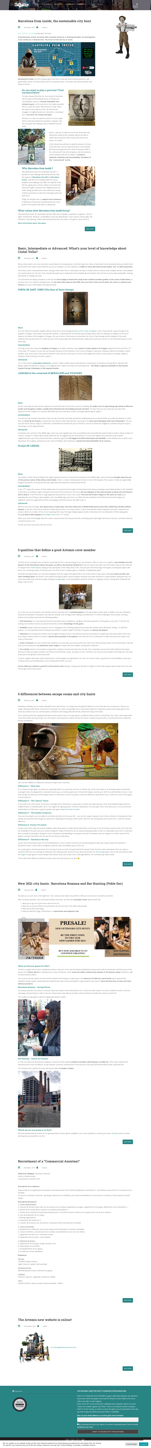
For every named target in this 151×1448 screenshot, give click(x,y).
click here (114, 1133)
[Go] (137, 4)
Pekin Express (36, 568)
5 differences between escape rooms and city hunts (56, 694)
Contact (100, 4)
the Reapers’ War (49, 514)
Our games (46, 4)
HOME (37, 4)
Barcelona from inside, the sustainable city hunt (54, 21)
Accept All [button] (143, 1444)
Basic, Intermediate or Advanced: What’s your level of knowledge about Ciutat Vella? (72, 250)
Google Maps (60, 579)
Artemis (44, 27)
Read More (90, 229)
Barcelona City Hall (40, 177)
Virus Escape (100, 852)
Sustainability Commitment (75, 4)
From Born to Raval (72, 809)
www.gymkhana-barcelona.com (65, 1347)
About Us (57, 4)
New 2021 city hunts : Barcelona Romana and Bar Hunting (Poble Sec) (70, 883)
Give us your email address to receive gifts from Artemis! (100, 1415)
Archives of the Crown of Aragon (84, 331)
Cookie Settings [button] (131, 1444)
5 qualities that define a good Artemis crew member (57, 550)
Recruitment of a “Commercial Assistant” (49, 1161)
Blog (91, 4)
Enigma (23, 854)
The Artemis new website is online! (45, 1320)
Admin (45, 1326)
